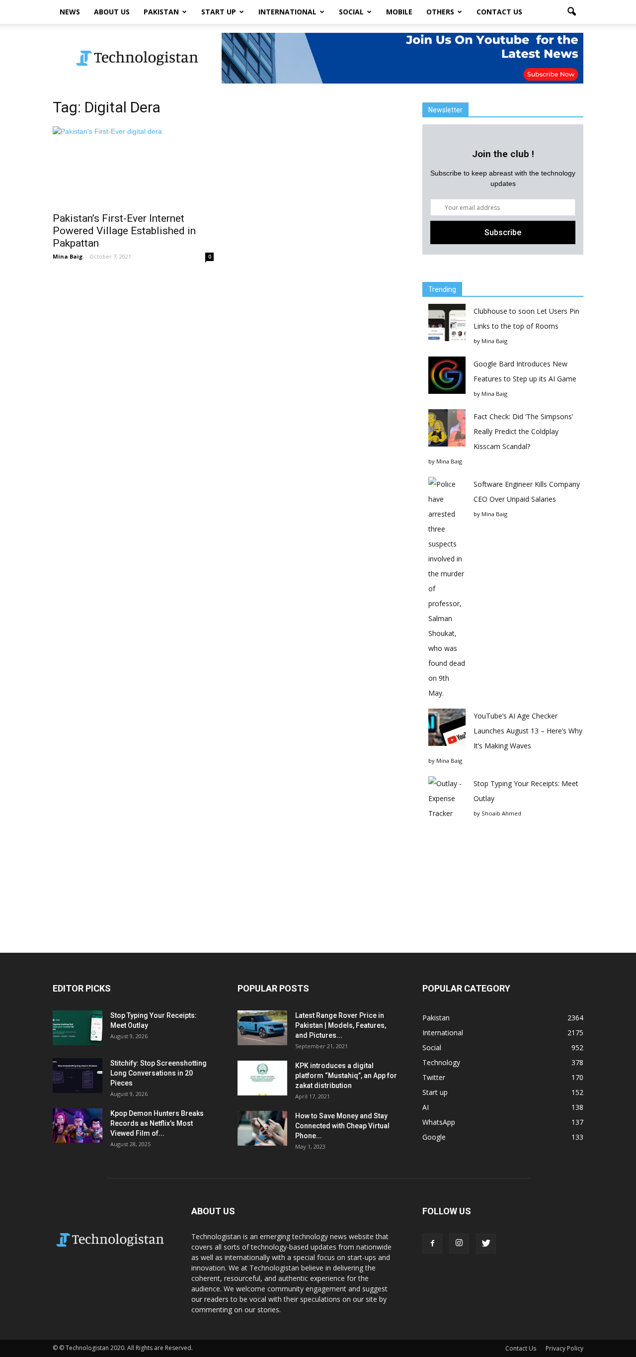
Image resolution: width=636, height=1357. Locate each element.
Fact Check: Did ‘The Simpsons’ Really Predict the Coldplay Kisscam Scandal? (523, 431)
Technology (441, 1062)
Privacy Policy (564, 1348)
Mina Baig (67, 256)
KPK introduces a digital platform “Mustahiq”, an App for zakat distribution (346, 1075)
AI (425, 1107)
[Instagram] (459, 1244)
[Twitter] (486, 1244)
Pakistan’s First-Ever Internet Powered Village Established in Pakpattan (124, 230)
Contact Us (499, 11)
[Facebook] (432, 1244)
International (287, 11)
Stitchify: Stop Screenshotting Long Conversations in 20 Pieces (158, 1073)
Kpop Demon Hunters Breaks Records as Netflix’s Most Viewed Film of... (157, 1123)
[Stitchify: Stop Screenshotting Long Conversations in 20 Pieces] (77, 1075)
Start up (218, 11)
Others (440, 11)
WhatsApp (438, 1122)
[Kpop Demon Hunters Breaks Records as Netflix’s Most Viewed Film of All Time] (77, 1125)
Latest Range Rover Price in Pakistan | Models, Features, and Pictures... (340, 1025)
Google (434, 1137)
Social (351, 11)
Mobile (399, 11)
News (70, 11)
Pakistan (161, 11)
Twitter (433, 1077)
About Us (112, 11)
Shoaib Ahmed (501, 813)
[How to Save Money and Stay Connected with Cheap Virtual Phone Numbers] (262, 1128)
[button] (571, 12)
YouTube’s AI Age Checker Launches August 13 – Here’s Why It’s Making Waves (528, 730)
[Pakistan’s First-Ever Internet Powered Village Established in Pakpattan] (133, 166)
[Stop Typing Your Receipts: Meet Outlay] (77, 1027)
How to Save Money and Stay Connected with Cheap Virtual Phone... (342, 1126)
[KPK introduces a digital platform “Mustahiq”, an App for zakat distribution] (262, 1078)
